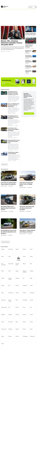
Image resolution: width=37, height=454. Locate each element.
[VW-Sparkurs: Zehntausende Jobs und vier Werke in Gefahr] (30, 29)
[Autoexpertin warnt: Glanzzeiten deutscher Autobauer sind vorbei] (4, 93)
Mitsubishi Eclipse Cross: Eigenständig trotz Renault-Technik (8, 208)
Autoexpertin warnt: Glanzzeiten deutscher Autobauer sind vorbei (13, 93)
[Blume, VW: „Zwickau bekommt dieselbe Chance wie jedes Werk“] (13, 32)
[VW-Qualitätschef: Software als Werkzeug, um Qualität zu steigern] (34, 61)
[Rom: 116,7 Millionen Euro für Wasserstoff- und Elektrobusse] (4, 105)
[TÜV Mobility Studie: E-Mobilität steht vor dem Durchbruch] (4, 117)
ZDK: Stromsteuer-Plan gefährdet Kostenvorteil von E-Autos (28, 51)
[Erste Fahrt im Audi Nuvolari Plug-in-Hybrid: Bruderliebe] (4, 129)
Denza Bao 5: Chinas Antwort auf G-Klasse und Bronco (27, 231)
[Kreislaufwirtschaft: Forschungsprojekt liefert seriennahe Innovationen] (34, 66)
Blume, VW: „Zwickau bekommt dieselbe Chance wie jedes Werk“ (11, 43)
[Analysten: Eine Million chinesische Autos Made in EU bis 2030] (34, 71)
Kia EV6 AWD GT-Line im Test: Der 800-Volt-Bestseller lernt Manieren (8, 232)
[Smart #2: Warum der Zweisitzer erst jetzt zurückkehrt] (30, 40)
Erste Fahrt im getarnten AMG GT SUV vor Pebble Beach (26, 184)
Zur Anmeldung (29, 113)
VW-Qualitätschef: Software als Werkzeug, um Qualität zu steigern (28, 61)
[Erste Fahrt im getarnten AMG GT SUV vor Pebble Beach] (27, 176)
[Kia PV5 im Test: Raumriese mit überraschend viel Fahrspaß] (27, 200)
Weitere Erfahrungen (5, 241)
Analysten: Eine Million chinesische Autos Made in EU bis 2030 (28, 71)
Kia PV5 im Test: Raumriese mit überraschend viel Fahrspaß (27, 208)
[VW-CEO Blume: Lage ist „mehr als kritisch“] (4, 153)
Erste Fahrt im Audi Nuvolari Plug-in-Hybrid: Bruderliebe (13, 129)
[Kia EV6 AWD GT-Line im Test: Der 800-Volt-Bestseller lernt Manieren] (9, 223)
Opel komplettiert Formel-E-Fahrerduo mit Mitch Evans (14, 141)
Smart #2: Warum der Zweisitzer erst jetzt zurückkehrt (29, 46)
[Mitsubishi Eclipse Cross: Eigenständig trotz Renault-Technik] (9, 200)
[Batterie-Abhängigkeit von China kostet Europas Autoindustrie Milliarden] (34, 56)
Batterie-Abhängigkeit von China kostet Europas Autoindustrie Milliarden (28, 56)
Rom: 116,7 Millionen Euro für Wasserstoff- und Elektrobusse (13, 105)
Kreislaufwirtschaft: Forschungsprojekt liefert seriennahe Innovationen (28, 66)
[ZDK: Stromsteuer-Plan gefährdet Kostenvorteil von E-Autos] (34, 51)
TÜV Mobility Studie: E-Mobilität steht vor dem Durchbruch (13, 117)
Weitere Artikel (4, 164)
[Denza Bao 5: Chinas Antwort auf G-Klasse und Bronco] (27, 223)
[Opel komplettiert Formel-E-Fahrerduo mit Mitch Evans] (4, 141)
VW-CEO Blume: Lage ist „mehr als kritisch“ (13, 153)
